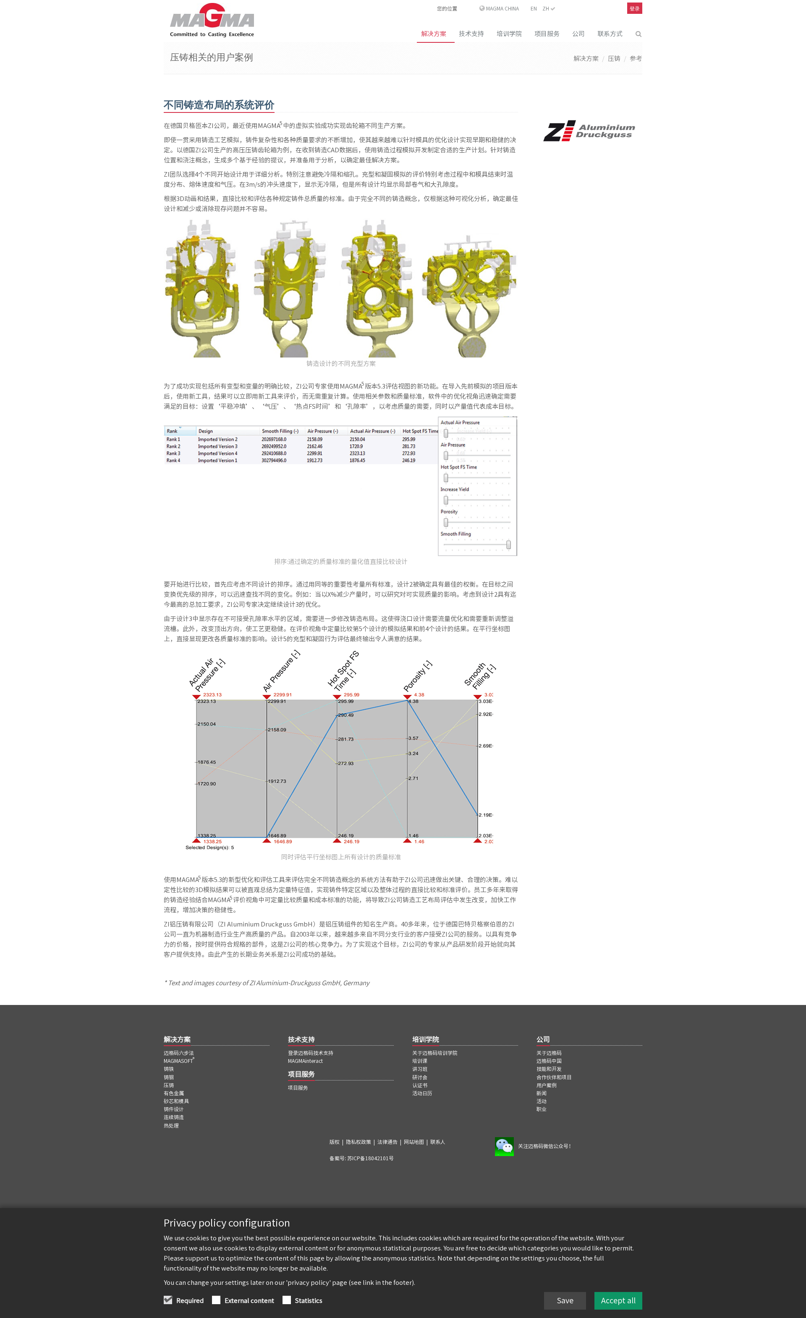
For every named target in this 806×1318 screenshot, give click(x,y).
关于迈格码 (549, 1052)
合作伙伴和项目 (554, 1077)
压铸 (614, 58)
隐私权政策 (358, 1141)
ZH (546, 8)
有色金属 (174, 1093)
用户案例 (546, 1085)
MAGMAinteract (305, 1060)
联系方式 (610, 34)
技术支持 (471, 34)
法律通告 (387, 1141)
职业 (541, 1109)
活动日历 (422, 1093)
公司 (578, 34)
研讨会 (419, 1077)
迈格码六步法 (179, 1052)
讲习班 (419, 1068)
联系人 (437, 1141)
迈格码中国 (549, 1060)
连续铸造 (174, 1117)
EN (534, 8)
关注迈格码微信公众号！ (545, 1145)
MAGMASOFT (180, 1060)
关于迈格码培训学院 (435, 1052)
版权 (335, 1141)
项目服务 (547, 34)
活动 (541, 1101)
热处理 (171, 1125)
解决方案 (433, 34)
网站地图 (414, 1141)
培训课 (419, 1060)
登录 (635, 8)
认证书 (419, 1085)
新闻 (541, 1093)
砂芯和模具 (176, 1101)
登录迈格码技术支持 (310, 1052)
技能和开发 (549, 1068)
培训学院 (509, 34)
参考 (636, 58)
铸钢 (169, 1077)
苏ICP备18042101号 (370, 1158)
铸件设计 (174, 1109)
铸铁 (169, 1068)
